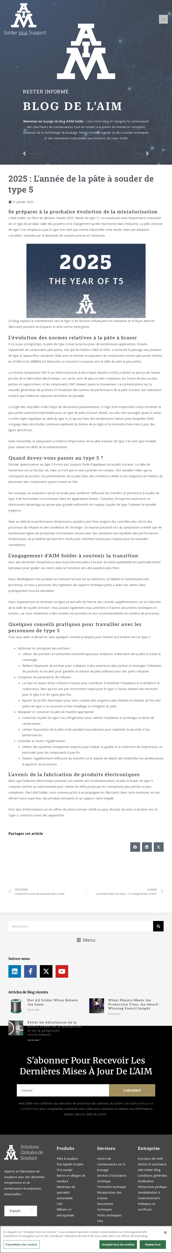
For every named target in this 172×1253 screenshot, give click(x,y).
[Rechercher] (158, 926)
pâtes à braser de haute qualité (104, 562)
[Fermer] (165, 1232)
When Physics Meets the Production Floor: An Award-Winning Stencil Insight (134, 1004)
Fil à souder (65, 1170)
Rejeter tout (152, 1244)
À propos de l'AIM (150, 1158)
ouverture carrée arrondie (50, 493)
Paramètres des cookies (21, 1244)
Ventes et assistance (152, 1164)
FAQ (100, 1221)
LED (59, 1204)
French (15, 1211)
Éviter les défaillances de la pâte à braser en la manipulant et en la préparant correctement (54, 1029)
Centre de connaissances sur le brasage (111, 1164)
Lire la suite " (33, 1009)
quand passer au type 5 (36, 464)
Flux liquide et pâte (70, 1164)
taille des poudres (52, 224)
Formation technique (112, 1187)
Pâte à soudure (67, 1158)
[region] (86, 1239)
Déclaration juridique (152, 1187)
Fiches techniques (109, 1215)
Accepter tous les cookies (118, 1244)
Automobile (65, 1198)
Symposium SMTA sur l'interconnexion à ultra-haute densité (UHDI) (71, 372)
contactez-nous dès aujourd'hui (42, 815)
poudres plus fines (86, 521)
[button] (135, 847)
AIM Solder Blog (149, 1170)
